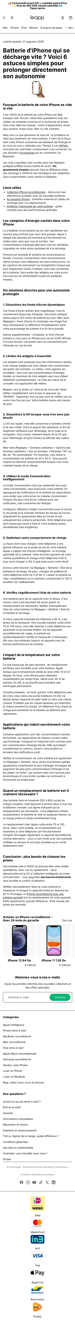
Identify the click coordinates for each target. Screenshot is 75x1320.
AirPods (63, 145)
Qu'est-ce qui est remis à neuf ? (22, 1101)
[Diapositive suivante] (68, 945)
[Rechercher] (12, 18)
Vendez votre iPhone (15, 1065)
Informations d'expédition (18, 1118)
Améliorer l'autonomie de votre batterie (30, 206)
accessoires (28, 152)
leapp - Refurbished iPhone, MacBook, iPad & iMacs (41, 1167)
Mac (5, 27)
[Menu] (4, 17)
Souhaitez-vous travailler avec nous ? (25, 1153)
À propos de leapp (51, 27)
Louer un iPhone (12, 1070)
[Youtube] (34, 1182)
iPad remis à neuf (13, 1047)
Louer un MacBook (14, 1076)
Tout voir (67, 920)
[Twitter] (47, 1182)
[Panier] (71, 18)
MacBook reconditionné (17, 1036)
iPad (24, 27)
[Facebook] (21, 1182)
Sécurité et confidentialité (18, 1147)
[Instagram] (28, 1182)
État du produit (12, 1107)
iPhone (15, 27)
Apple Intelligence (13, 1024)
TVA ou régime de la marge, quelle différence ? (31, 1136)
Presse (7, 1159)
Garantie (8, 1113)
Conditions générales (15, 1141)
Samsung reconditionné (17, 1059)
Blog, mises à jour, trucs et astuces (23, 1082)
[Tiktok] (41, 1182)
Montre (33, 27)
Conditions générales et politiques (37, 1174)
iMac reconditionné (14, 1041)
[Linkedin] (53, 1182)
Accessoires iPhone (18, 199)
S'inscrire (60, 997)
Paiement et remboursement (20, 1130)
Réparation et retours (15, 1124)
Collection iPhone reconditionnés (26, 192)
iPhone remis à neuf (14, 1030)
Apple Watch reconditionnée (19, 1053)
